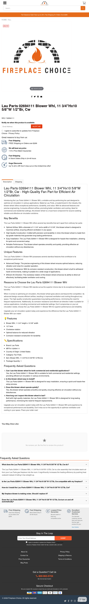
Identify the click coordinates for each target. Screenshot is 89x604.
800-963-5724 (46, 576)
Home (4, 19)
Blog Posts (24, 563)
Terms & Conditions (65, 559)
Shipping (18, 182)
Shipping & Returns (65, 555)
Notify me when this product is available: (18, 122)
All (9, 19)
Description (7, 182)
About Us (24, 552)
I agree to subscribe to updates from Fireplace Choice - (45, 542)
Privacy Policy (14, 133)
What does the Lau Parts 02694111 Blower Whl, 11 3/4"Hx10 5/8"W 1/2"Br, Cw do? (35, 464)
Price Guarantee (24, 559)
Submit (63, 538)
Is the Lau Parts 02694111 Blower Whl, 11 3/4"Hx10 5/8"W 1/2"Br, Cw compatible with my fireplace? (42, 481)
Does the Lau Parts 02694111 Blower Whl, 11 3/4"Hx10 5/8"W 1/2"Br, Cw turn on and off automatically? (37, 500)
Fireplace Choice (14, 598)
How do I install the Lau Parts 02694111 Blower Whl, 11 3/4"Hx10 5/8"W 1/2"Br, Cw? (36, 487)
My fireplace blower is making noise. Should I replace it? (25, 493)
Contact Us (24, 555)
